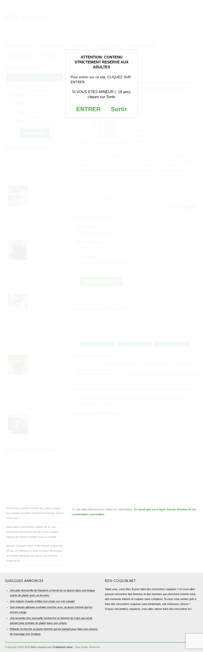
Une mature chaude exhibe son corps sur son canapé (42, 601)
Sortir (119, 109)
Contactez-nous (62, 647)
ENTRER (88, 109)
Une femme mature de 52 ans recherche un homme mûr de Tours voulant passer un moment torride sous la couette (32, 531)
